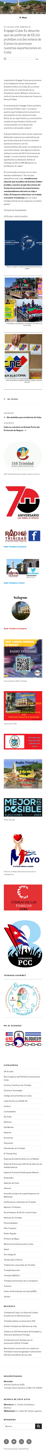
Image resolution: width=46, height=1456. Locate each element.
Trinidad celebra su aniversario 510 (19, 1321)
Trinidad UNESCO (12, 1275)
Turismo (7, 1286)
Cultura (7, 1106)
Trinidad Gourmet (12, 1270)
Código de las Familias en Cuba (18, 1096)
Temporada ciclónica (13, 1260)
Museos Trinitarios (12, 1207)
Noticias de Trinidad (13, 1218)
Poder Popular (10, 1233)
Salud (6, 1249)
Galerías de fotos (11, 1183)
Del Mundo (12, 399)
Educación (8, 1143)
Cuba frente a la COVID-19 (15, 1101)
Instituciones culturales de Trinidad (20, 1202)
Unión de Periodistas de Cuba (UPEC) (20, 1291)
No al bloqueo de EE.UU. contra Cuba (20, 1212)
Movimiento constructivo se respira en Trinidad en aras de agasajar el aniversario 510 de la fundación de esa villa (22, 1351)
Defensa (8, 1122)
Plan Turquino (10, 1228)
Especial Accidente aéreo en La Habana (21, 1159)
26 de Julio (8, 1071)
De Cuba (8, 1117)
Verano (7, 1296)
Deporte (7, 1132)
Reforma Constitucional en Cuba (18, 1244)
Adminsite (25, 27)
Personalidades (11, 1223)
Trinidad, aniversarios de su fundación (21, 1281)
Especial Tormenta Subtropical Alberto (21, 1172)
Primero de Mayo (11, 1239)
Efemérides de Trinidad (14, 1148)
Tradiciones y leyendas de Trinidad (19, 1265)
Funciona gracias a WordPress (16, 1449)
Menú (24, 17)
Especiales (9, 1178)
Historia (7, 1188)
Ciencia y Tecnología (13, 1090)
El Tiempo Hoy (10, 1153)
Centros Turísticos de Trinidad (17, 1085)
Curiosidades (10, 1111)
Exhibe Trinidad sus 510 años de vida (20, 1326)
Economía (8, 1138)
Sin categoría (10, 1254)
